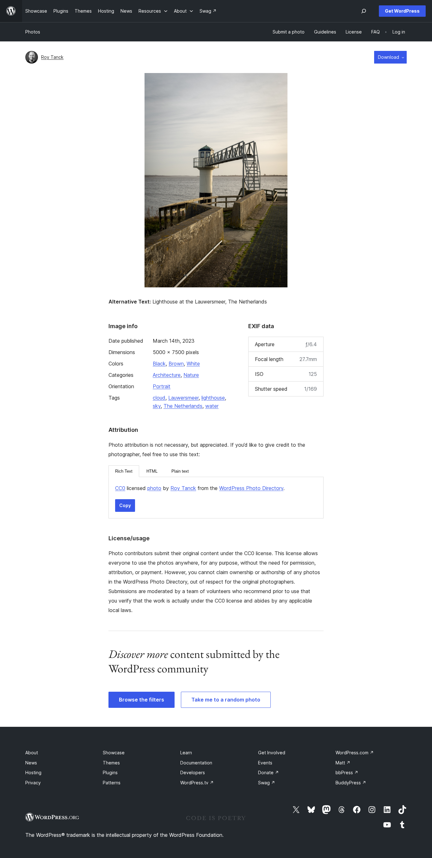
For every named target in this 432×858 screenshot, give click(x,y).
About (31, 752)
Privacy (33, 782)
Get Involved (271, 752)
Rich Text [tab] (124, 471)
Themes (111, 762)
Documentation (196, 762)
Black (159, 363)
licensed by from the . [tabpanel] (200, 488)
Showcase (114, 752)
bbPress (347, 772)
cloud (159, 398)
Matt (343, 762)
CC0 (120, 488)
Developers (192, 772)
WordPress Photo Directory (251, 488)
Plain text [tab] (180, 471)
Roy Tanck (52, 57)
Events (265, 762)
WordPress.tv (197, 782)
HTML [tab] (151, 471)
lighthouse (213, 398)
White (193, 363)
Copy (125, 505)
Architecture (167, 375)
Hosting (33, 772)
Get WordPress (402, 11)
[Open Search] (364, 11)
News (31, 762)
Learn (186, 752)
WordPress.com (355, 752)
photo (154, 488)
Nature (191, 375)
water (212, 406)
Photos (32, 31)
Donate (268, 772)
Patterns (111, 782)
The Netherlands (183, 406)
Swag (266, 782)
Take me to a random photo (225, 699)
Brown (176, 363)
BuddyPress (351, 782)
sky (157, 406)
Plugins (110, 772)
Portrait (161, 386)
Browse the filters (141, 699)
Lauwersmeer (183, 398)
